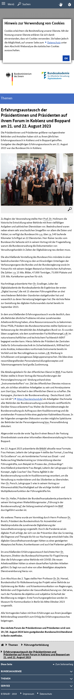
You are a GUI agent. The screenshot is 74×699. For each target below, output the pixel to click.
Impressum (28, 693)
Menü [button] (11, 4)
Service (5, 685)
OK (66, 58)
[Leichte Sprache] (69, 4)
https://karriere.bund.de (29, 399)
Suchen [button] (26, 4)
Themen (6, 98)
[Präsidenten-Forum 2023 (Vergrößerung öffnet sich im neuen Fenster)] (69, 209)
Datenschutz (54, 42)
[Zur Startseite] (18, 79)
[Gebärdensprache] (60, 4)
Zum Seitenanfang (64, 664)
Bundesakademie (11, 671)
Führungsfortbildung (36, 645)
